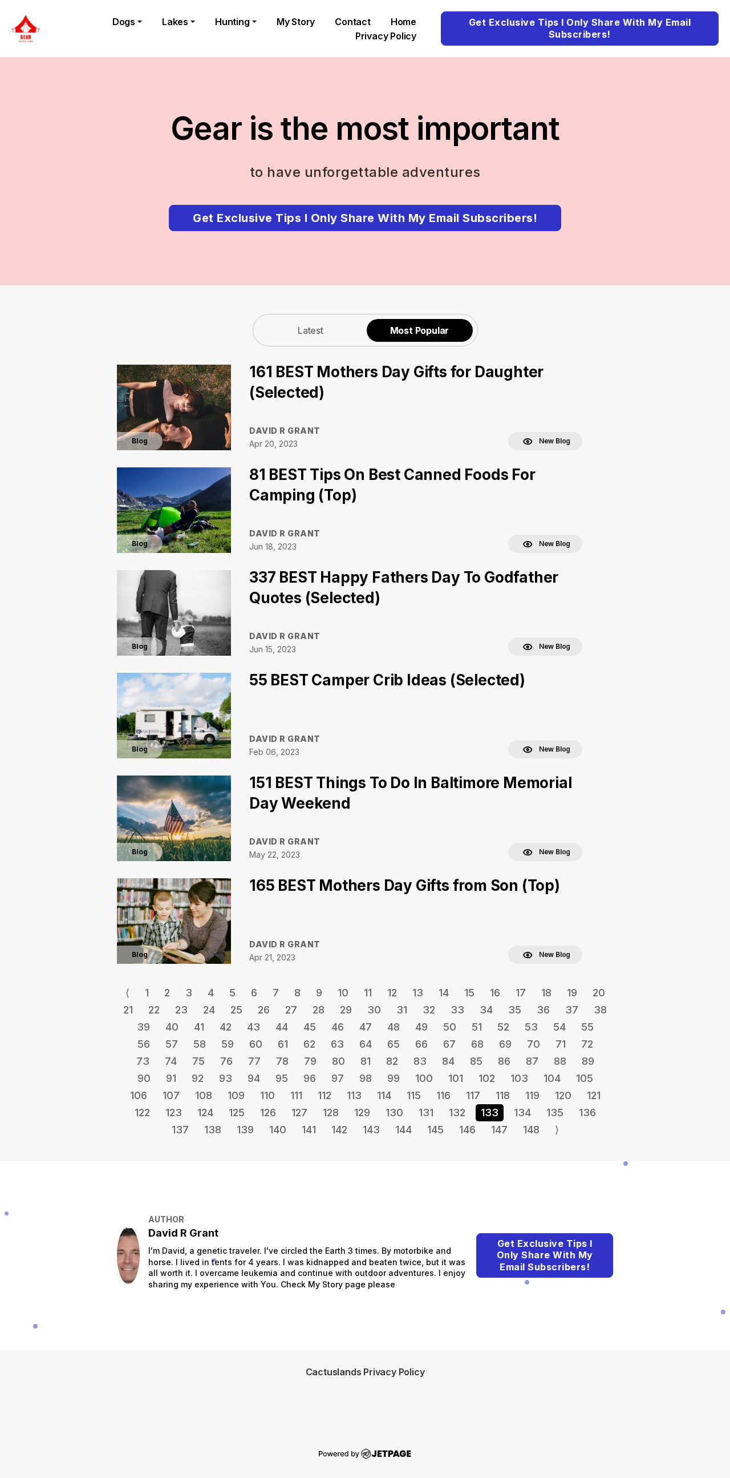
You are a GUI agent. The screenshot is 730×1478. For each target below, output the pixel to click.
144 (403, 1130)
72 (587, 1044)
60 (255, 1044)
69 (505, 1044)
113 (354, 1095)
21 (128, 1010)
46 (337, 1027)
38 (600, 1010)
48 (393, 1027)
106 (138, 1095)
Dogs (123, 21)
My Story (296, 21)
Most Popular (419, 330)
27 (291, 1010)
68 (477, 1044)
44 (281, 1027)
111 (296, 1095)
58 (199, 1044)
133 (489, 1112)
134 (522, 1112)
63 (337, 1044)
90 (144, 1078)
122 (142, 1112)
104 (552, 1078)
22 (154, 1010)
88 (560, 1061)
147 (499, 1130)
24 (209, 1010)
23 (181, 1010)
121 (594, 1095)
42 (226, 1027)
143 (371, 1130)
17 (521, 993)
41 (199, 1027)
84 (448, 1061)
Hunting (232, 21)
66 (421, 1044)
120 (563, 1095)
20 (599, 993)
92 (198, 1078)
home (403, 21)
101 (455, 1078)
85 (476, 1061)
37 (571, 1010)
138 (212, 1130)
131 (426, 1112)
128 (331, 1112)
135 (554, 1112)
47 (365, 1027)
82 (392, 1061)
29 (346, 1010)
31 (401, 1010)
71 (560, 1044)
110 (267, 1095)
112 (324, 1095)
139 (245, 1130)
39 (143, 1027)
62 (309, 1044)
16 (495, 993)
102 (486, 1078)
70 (533, 1044)
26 (264, 1010)
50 (449, 1027)
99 (393, 1078)
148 (531, 1130)
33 (457, 1010)
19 (572, 993)
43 (253, 1027)
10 (343, 993)
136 (587, 1112)
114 (384, 1095)
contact (353, 21)
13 (417, 993)
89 (588, 1061)
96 (309, 1078)
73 (142, 1061)
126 (268, 1112)
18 (546, 993)
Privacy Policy (385, 36)
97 (337, 1078)
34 (486, 1010)
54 (559, 1027)
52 (503, 1027)
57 (171, 1044)
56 (143, 1044)
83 (420, 1061)
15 (469, 993)
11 (368, 993)
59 (227, 1044)
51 (477, 1027)
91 (171, 1078)
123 (173, 1112)
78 (282, 1061)
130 (394, 1112)
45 (309, 1027)
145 (435, 1130)
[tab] (311, 330)
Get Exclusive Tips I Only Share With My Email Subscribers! (580, 28)
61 (283, 1044)
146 (467, 1130)
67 (449, 1044)
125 (237, 1112)
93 (225, 1078)
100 (424, 1078)
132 (457, 1112)
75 (198, 1061)
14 (444, 993)
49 (421, 1027)
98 (365, 1078)
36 (543, 1010)
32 (429, 1010)
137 (180, 1130)
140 (277, 1130)
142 (339, 1130)
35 (514, 1010)
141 (309, 1130)
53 (531, 1027)
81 (365, 1061)
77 (254, 1061)
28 (319, 1010)
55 (587, 1027)
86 (504, 1061)
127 (299, 1112)
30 (374, 1010)
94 (254, 1078)
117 (473, 1095)
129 (362, 1112)
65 (393, 1044)
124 (205, 1112)
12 (392, 993)
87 (532, 1061)
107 (171, 1095)
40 (172, 1027)
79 (310, 1061)
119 (532, 1095)
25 (236, 1010)
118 (503, 1095)
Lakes (175, 21)
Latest (310, 330)
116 (443, 1095)
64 (365, 1044)
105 (584, 1078)
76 (226, 1061)
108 (203, 1095)
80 (338, 1061)
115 (414, 1095)
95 (281, 1078)
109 (236, 1095)
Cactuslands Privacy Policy (365, 1372)
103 (519, 1078)
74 (171, 1061)
